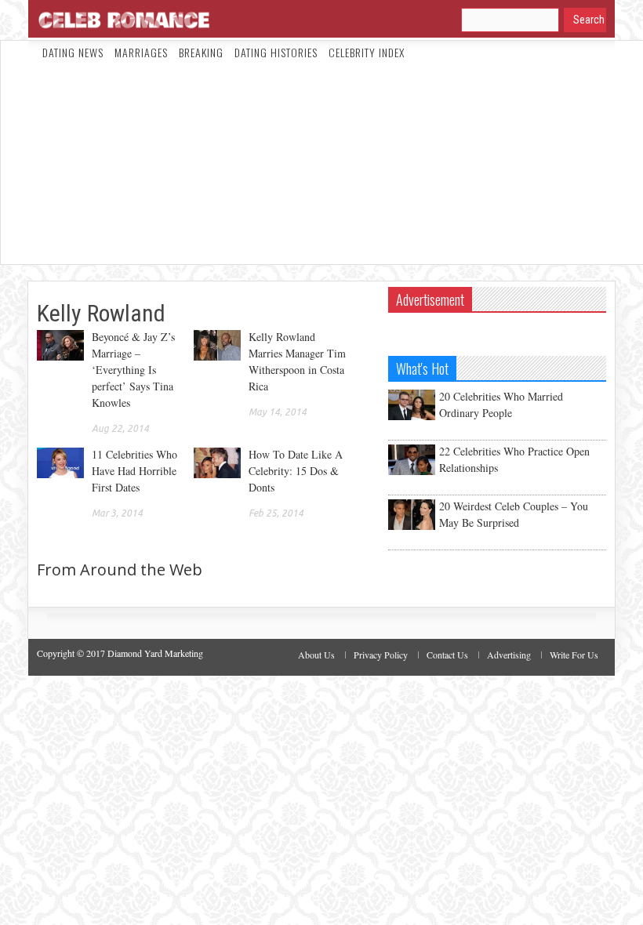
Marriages (141, 52)
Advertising (509, 654)
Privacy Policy (381, 654)
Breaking (201, 52)
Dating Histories (276, 52)
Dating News (73, 52)
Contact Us (447, 654)
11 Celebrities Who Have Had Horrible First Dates (134, 471)
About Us (316, 654)
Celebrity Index (367, 52)
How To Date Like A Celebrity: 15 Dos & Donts (296, 471)
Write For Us (574, 654)
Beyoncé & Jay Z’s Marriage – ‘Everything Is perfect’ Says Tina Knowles (133, 369)
